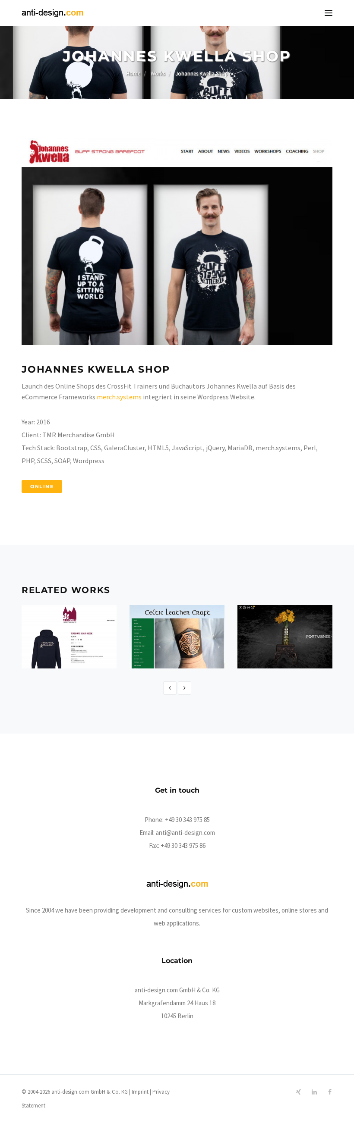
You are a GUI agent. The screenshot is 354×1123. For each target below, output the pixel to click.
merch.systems (119, 396)
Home (133, 73)
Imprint (140, 1091)
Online (42, 486)
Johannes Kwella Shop (201, 73)
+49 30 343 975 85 (187, 820)
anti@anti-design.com (185, 832)
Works (158, 73)
